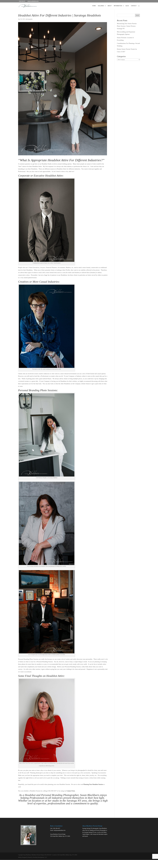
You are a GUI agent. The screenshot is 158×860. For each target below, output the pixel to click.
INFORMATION (118, 5)
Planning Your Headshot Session (93, 784)
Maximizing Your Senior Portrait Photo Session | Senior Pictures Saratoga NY (127, 26)
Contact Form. (71, 791)
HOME (94, 5)
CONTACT (134, 5)
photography (29, 19)
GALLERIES (101, 5)
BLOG (127, 5)
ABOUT (110, 5)
